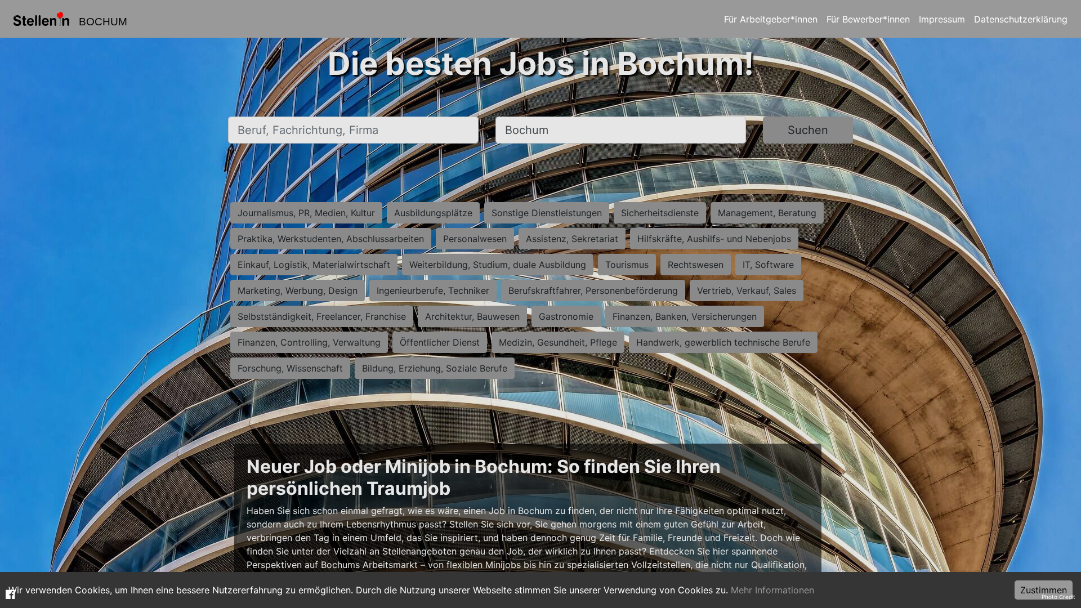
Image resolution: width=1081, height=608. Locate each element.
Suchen (808, 130)
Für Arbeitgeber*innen (771, 19)
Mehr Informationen (772, 590)
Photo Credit (1058, 596)
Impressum (942, 19)
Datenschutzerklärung (1020, 19)
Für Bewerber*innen (868, 19)
